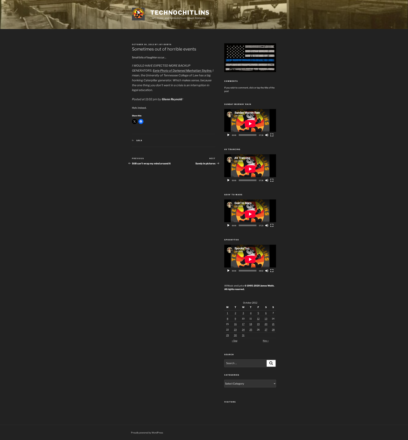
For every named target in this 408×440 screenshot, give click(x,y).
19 (258, 324)
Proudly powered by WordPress (147, 432)
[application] (250, 123)
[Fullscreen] (271, 135)
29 (227, 335)
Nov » (266, 340)
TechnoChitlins (180, 12)
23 (235, 329)
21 (273, 324)
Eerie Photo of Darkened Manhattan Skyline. (182, 70)
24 (243, 329)
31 (243, 335)
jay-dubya (165, 44)
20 (266, 324)
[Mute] (266, 135)
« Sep (234, 340)
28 (273, 329)
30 (235, 335)
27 (266, 329)
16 (235, 324)
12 (258, 318)
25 (250, 329)
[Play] (228, 135)
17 (243, 324)
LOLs (139, 140)
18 (250, 324)
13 (266, 318)
